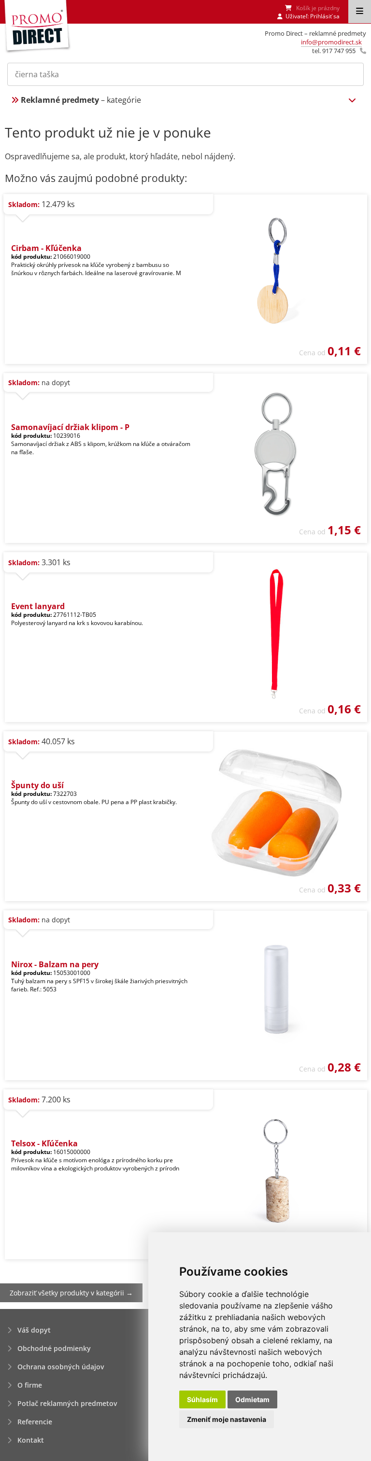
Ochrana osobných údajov (60, 1366)
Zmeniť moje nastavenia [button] (226, 1419)
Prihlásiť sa (325, 16)
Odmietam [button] (252, 1399)
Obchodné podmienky (54, 1348)
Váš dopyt (34, 1330)
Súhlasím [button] (202, 1399)
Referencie (34, 1421)
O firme (29, 1385)
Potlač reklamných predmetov (67, 1403)
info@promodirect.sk (331, 42)
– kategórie (81, 100)
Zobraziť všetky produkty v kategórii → (71, 1292)
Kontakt (30, 1440)
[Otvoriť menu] (359, 11)
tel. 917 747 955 (334, 50)
